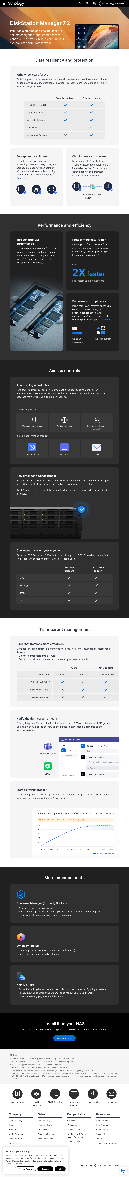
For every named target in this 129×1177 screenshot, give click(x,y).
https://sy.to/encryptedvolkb (49, 1064)
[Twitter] (86, 1166)
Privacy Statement (13, 1161)
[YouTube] (91, 1166)
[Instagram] (95, 1166)
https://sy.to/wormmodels (63, 1058)
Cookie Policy (30, 1161)
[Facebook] (82, 1166)
